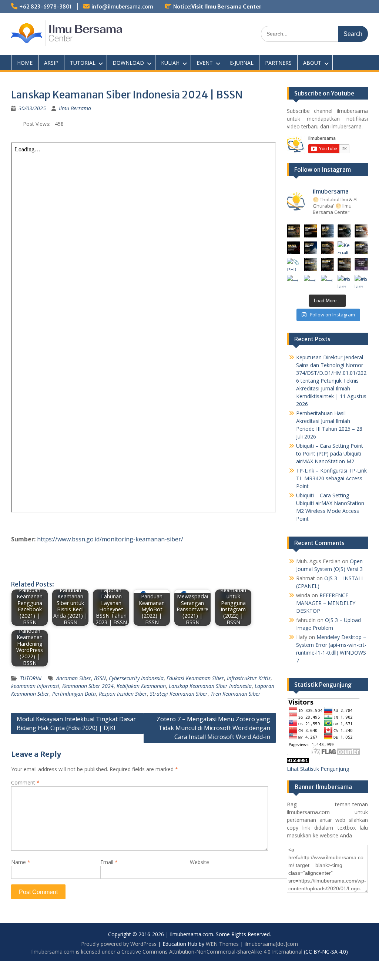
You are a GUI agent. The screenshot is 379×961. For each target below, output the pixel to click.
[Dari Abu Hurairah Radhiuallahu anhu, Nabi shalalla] (327, 248)
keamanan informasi (35, 685)
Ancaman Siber (73, 678)
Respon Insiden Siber (123, 693)
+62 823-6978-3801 (45, 6)
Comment (25, 782)
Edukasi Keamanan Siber (195, 678)
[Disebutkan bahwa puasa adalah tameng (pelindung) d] (344, 231)
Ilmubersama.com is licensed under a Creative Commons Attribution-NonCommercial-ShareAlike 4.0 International (166, 951)
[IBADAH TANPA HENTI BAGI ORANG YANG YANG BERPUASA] (361, 231)
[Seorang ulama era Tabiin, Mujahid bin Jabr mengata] (293, 248)
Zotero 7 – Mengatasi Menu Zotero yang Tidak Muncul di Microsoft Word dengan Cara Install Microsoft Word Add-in (213, 728)
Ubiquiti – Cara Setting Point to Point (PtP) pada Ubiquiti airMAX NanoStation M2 (329, 453)
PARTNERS (278, 62)
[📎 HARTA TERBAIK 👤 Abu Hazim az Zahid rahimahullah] (344, 264)
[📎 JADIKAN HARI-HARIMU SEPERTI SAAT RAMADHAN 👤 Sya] (310, 264)
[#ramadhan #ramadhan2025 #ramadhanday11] (327, 231)
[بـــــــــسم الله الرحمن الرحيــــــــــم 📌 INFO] (361, 264)
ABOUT (312, 62)
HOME (25, 62)
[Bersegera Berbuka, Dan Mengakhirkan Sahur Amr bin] (310, 231)
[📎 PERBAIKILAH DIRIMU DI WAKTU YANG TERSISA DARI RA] (293, 264)
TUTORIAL (82, 62)
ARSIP (51, 62)
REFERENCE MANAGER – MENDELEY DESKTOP (325, 603)
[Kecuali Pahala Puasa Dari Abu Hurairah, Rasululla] (344, 248)
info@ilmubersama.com (122, 6)
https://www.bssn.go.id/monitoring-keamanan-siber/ (110, 539)
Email (109, 862)
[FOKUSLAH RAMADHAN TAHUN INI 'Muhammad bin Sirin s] (293, 231)
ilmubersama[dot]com (271, 943)
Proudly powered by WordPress (119, 943)
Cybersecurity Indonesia (136, 678)
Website (199, 862)
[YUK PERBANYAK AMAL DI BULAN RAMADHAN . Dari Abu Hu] (327, 264)
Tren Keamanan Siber (236, 693)
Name (20, 862)
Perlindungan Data (74, 693)
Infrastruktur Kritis (249, 678)
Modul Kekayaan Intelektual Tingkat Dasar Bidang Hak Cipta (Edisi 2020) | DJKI (76, 723)
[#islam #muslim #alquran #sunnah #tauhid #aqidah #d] (344, 281)
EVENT (205, 62)
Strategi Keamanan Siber (179, 693)
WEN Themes (222, 943)
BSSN (100, 678)
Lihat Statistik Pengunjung (318, 768)
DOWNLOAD (128, 62)
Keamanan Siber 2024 (88, 685)
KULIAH (170, 62)
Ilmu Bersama (75, 108)
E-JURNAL (242, 62)
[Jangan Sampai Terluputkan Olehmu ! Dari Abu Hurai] (310, 248)
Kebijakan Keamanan (141, 685)
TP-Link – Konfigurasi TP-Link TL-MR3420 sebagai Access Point (331, 478)
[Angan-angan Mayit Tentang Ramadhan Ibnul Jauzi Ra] (361, 248)
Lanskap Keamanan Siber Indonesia (210, 685)
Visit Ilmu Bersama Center (226, 6)
